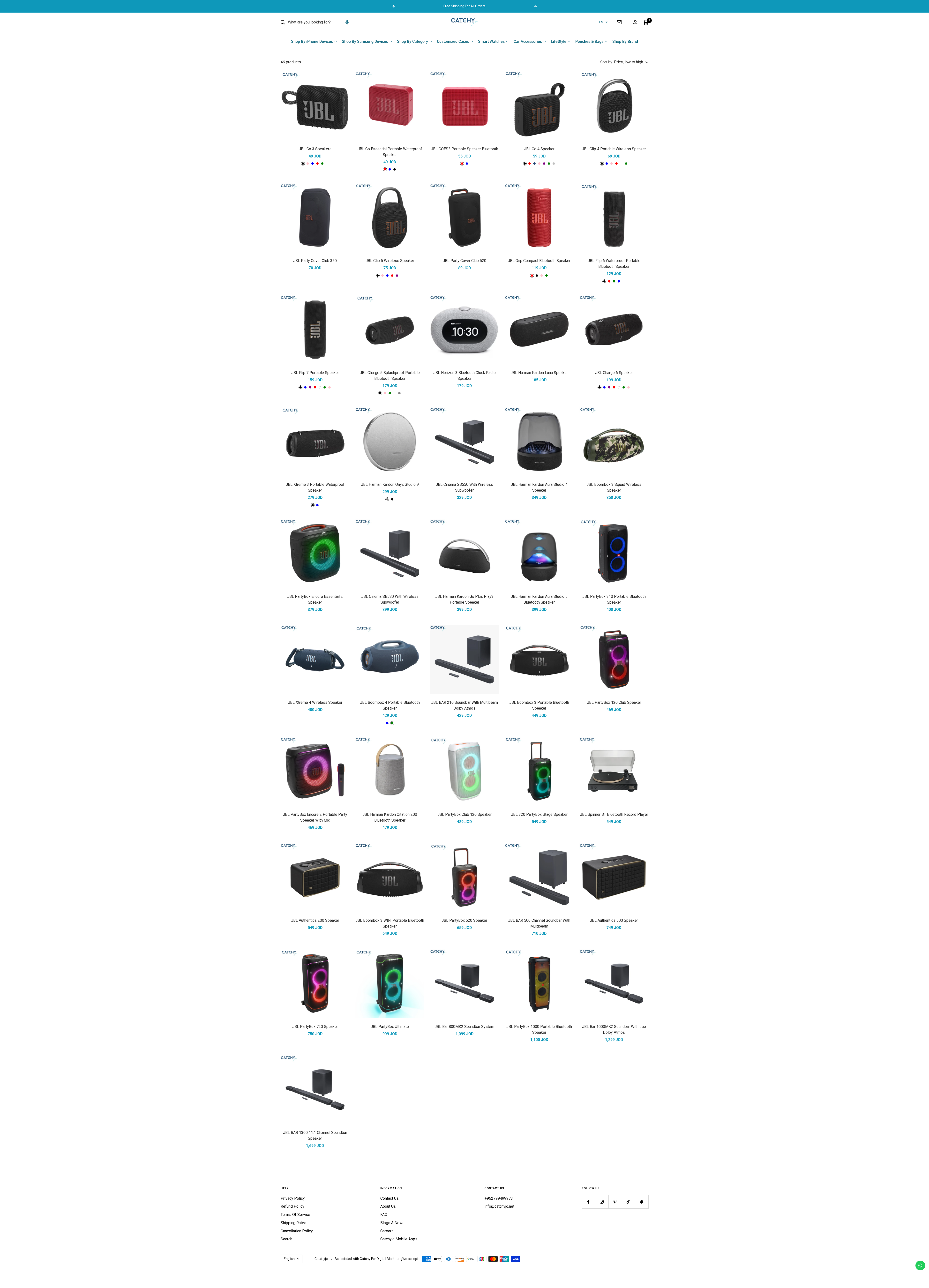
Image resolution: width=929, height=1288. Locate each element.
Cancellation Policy (297, 1231)
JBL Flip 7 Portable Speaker (315, 372)
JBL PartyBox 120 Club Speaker (614, 702)
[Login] (635, 22)
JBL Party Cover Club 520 (464, 260)
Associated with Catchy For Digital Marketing (368, 1259)
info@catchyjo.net (499, 1206)
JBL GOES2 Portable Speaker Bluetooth (464, 149)
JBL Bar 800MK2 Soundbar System (464, 1026)
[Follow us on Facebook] (588, 1201)
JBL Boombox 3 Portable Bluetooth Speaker (539, 705)
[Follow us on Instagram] (601, 1201)
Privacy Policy (293, 1198)
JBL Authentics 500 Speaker (614, 920)
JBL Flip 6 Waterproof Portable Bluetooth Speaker (614, 263)
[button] (347, 22)
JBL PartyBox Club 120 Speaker (464, 814)
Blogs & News (392, 1223)
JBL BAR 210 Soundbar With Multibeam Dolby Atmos (464, 705)
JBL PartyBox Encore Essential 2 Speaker (315, 599)
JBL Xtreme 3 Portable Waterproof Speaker (315, 487)
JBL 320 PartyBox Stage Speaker (539, 814)
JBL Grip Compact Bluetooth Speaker (539, 260)
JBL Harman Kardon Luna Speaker (539, 372)
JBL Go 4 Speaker (539, 149)
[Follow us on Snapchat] (641, 1201)
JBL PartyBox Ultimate (390, 1026)
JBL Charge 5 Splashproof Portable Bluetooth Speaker (390, 375)
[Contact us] (920, 1265)
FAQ (383, 1214)
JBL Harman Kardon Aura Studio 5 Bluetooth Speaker (539, 599)
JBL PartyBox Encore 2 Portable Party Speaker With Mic (315, 817)
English (289, 1259)
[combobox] (324, 22)
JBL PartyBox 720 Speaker (315, 1026)
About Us (388, 1206)
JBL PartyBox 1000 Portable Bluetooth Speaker (539, 1029)
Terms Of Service (295, 1214)
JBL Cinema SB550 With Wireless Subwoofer (464, 487)
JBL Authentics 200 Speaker (315, 920)
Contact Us (389, 1198)
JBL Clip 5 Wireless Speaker (390, 260)
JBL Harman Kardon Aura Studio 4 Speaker (539, 487)
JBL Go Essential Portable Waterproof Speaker (390, 152)
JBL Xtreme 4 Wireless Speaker (315, 702)
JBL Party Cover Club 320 (315, 260)
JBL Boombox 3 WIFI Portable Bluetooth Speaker (389, 923)
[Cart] (645, 22)
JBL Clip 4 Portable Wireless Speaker (614, 149)
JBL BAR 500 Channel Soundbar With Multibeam (539, 923)
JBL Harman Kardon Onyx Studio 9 (390, 484)
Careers (387, 1231)
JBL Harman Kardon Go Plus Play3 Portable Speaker (464, 599)
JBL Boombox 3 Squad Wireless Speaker (613, 487)
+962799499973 (499, 1198)
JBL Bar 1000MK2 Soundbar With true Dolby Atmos (614, 1029)
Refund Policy (292, 1206)
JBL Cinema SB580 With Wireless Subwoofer (390, 599)
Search (286, 1239)
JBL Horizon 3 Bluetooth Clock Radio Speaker (464, 375)
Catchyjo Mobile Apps (398, 1239)
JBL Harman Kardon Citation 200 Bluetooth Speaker (389, 817)
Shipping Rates (293, 1223)
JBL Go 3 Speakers (315, 149)
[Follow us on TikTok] (628, 1201)
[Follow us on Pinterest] (615, 1201)
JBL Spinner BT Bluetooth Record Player (614, 814)
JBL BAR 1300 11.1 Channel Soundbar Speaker (315, 1135)
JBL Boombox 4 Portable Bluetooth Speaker (390, 705)
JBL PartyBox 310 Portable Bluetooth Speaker (614, 599)
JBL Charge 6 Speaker (614, 372)
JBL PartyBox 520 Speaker (464, 920)
